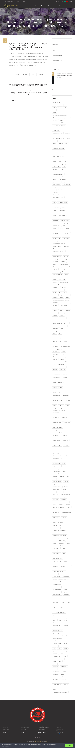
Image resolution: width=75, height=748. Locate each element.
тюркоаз (66, 651)
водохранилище (56, 207)
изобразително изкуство (64, 295)
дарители (61, 228)
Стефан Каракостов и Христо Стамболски (61, 604)
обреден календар (56, 440)
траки (54, 628)
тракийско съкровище (57, 640)
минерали (55, 379)
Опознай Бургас (56, 453)
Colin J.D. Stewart (38, 741)
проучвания (56, 512)
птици (54, 520)
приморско (61, 504)
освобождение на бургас (58, 458)
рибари (54, 543)
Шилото (60, 687)
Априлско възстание (63, 146)
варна (54, 189)
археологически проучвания (59, 151)
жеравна (66, 274)
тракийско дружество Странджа (59, 633)
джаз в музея (60, 235)
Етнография (23, 733)
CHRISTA (55, 120)
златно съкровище (64, 282)
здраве (54, 279)
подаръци (66, 481)
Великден (55, 192)
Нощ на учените (56, 430)
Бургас (54, 179)
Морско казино (66, 395)
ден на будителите (56, 233)
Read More (57, 77)
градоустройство (67, 223)
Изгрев (54, 292)
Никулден (64, 417)
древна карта (67, 248)
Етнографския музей (57, 274)
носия (59, 425)
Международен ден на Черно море (60, 374)
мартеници (62, 369)
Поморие (66, 486)
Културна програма (52, 5)
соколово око (55, 602)
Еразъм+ (55, 264)
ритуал (63, 548)
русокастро (57, 561)
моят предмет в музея (57, 400)
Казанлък (64, 307)
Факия (54, 661)
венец (54, 202)
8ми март (61, 117)
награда (67, 403)
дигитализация (56, 238)
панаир (64, 471)
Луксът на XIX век (65, 361)
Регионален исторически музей (59, 535)
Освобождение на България (58, 461)
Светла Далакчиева (64, 574)
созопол (63, 599)
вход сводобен (56, 212)
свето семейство (66, 576)
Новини (36, 5)
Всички (54, 47)
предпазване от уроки (65, 494)
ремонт (54, 540)
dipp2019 (55, 128)
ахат (65, 161)
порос (54, 491)
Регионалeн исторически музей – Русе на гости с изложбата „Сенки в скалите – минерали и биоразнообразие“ (28, 93)
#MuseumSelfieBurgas (57, 104)
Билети (24, 1)
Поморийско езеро (56, 489)
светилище (55, 574)
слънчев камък (64, 597)
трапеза (65, 643)
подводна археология (57, 484)
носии (54, 425)
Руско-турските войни (57, 558)
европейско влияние (57, 256)
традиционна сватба (57, 625)
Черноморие (63, 679)
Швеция (66, 684)
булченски (64, 176)
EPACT (61, 128)
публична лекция (62, 520)
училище (61, 658)
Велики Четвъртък (56, 200)
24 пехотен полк (61, 110)
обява (54, 445)
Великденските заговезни (58, 197)
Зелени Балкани (62, 279)
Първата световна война (58, 522)
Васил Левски (61, 189)
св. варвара (62, 563)
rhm (10, 41)
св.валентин (55, 566)
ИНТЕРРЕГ (55, 302)
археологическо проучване (58, 156)
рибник (68, 543)
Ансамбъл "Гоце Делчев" (64, 140)
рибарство (61, 543)
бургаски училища (56, 182)
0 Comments (22, 41)
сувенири (55, 615)
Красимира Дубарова (57, 341)
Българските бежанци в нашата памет (60, 187)
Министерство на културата (58, 382)
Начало (4, 33)
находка (55, 408)
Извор (67, 289)
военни (63, 207)
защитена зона (62, 277)
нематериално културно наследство (60, 414)
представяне (66, 497)
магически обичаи (61, 364)
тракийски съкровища (57, 630)
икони (67, 297)
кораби (54, 333)
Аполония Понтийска (63, 143)
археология (56, 159)
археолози (64, 158)
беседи (62, 169)
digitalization (55, 122)
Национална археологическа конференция (59, 411)
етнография (62, 269)
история (55, 305)
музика (54, 403)
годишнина (55, 220)
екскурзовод (55, 259)
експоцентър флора (65, 259)
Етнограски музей (66, 266)
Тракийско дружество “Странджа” (60, 635)
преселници (63, 499)
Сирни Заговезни (56, 592)
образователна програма (58, 437)
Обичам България (56, 435)
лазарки (63, 351)
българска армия (56, 184)
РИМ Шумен (62, 545)
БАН (64, 166)
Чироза (61, 681)
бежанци (55, 169)
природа (68, 504)
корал (60, 333)
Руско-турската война (57, 556)
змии (54, 284)
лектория (61, 356)
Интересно (61, 5)
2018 (65, 107)
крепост (66, 341)
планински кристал (57, 481)
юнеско (54, 689)
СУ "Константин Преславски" (59, 612)
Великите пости (66, 200)
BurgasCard (68, 117)
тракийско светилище (57, 638)
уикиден (55, 653)
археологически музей (58, 148)
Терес (54, 622)
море (60, 392)
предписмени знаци (57, 496)
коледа (64, 325)
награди (54, 405)
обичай (60, 432)
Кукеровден (55, 346)
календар (55, 310)
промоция (55, 509)
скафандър (66, 594)
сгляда (54, 581)
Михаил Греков (56, 390)
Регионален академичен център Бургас (61, 532)
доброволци (66, 246)
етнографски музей (58, 272)
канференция (63, 313)
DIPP (62, 122)
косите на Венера (56, 336)
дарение (55, 228)
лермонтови (55, 361)
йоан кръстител (56, 307)
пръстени (64, 517)
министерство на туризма (58, 385)
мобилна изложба (65, 390)
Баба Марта (55, 164)
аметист (68, 138)
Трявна (59, 648)
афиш (60, 161)
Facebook (17, 74)
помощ (64, 489)
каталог (61, 315)
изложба (62, 292)
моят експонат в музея (57, 397)
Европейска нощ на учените (58, 251)
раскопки (64, 527)
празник (60, 491)
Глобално (54, 63)
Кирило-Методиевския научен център (60, 323)
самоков (65, 561)
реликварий (66, 538)
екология (66, 256)
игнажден (64, 287)
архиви (54, 161)
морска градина (56, 395)
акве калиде (57, 136)
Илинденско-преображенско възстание (61, 300)
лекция (55, 359)
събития (61, 615)
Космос (64, 336)
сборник (55, 563)
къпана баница (56, 351)
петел (68, 476)
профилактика (56, 517)
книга (59, 325)
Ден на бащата (62, 230)
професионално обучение (58, 514)
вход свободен (62, 210)
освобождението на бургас (59, 463)
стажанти (68, 602)
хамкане (54, 669)
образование (65, 435)
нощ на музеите (57, 427)
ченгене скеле (56, 676)
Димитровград (66, 238)
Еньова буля (55, 261)
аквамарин (67, 133)
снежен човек (56, 599)
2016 (54, 107)
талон (60, 620)
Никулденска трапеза (57, 422)
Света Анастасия (56, 568)
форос (54, 663)
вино (54, 205)
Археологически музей (57, 60)
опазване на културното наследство (60, 450)
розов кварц (61, 550)
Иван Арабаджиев (62, 284)
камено (61, 310)
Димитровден (56, 241)
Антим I (54, 143)
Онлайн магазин (41, 729)
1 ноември (67, 104)
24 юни (54, 112)
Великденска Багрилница (58, 194)
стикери (54, 607)
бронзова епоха (56, 176)
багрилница (63, 164)
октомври (55, 448)
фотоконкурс (64, 666)
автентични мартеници (57, 133)
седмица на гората (56, 586)
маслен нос (55, 372)
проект (68, 507)
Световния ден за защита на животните (61, 579)
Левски (54, 356)
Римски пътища (56, 548)
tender (67, 128)
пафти (54, 473)
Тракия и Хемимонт (57, 643)
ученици (64, 656)
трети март (55, 646)
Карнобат (55, 315)
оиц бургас (66, 445)
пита (66, 479)
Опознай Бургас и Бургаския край (60, 455)
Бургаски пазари (62, 179)
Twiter (25, 74)
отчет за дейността (56, 471)
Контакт (5, 732)
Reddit (41, 74)
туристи (54, 651)
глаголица (55, 218)
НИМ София (67, 422)
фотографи (61, 663)
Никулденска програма (57, 419)
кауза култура (55, 318)
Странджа (61, 607)
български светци (66, 184)
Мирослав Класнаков (57, 387)
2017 (59, 107)
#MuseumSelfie (56, 102)
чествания (55, 681)
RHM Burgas (38, 740)
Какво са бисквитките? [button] (7, 746)
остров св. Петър (56, 466)
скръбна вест (55, 597)
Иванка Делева (56, 287)
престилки (66, 502)
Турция (60, 651)
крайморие (61, 338)
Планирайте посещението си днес (12, 1)
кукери (62, 343)
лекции (68, 356)
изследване (55, 297)
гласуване (62, 218)
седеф (59, 581)
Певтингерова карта (62, 473)
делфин (67, 228)
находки (61, 408)
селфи (65, 589)
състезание (63, 617)
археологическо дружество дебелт (60, 153)
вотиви (54, 210)
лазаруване (63, 354)
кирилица (55, 320)
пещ (54, 479)
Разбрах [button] (69, 745)
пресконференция (57, 502)
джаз (54, 235)
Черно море (55, 679)
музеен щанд (67, 400)
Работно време (6, 729)
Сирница (65, 592)
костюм (54, 338)
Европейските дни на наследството (60, 253)
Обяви (54, 50)
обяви (59, 445)
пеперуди (62, 476)
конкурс (62, 328)
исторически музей (65, 302)
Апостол (54, 146)
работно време (57, 525)
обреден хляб (65, 440)
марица (63, 367)
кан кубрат (55, 313)
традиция (66, 625)
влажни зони (60, 205)
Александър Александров (58, 138)
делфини (55, 230)
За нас (69, 5)
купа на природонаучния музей (60, 349)
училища (55, 658)
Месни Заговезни (56, 377)
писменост (60, 479)
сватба (69, 566)
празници (67, 491)
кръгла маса (55, 343)
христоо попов (56, 671)
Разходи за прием (6, 730)
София (62, 602)
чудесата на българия (57, 684)
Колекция (43, 5)
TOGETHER (56, 130)
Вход (70, 1)
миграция (65, 377)
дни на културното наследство (59, 243)
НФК (63, 430)
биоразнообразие (57, 171)
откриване (55, 468)
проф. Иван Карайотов (66, 512)
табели (54, 620)
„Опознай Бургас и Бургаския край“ (60, 692)
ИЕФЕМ (61, 289)
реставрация (62, 540)
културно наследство (65, 346)
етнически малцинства (64, 264)
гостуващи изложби (57, 223)
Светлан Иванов (56, 576)
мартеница (55, 369)
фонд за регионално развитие (44, 730)
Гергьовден (64, 212)
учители (68, 658)
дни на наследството (57, 246)
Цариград (64, 671)
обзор (69, 430)
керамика (63, 318)
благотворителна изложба (58, 174)
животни (55, 277)
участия (61, 653)
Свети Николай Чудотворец (59, 571)
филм (60, 661)
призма (54, 504)
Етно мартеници (56, 266)
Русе (64, 553)
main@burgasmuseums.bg (62, 733)
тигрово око (60, 622)
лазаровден (55, 354)
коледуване (55, 328)
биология (68, 169)
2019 (54, 110)
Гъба (64, 225)
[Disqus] (28, 119)
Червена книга (65, 676)
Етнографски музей (57, 52)
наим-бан (61, 405)
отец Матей (65, 466)
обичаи (54, 432)
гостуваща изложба (65, 220)
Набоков (61, 402)
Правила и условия (7, 733)
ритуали (54, 550)
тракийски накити (62, 628)
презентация (55, 499)
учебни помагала (56, 656)
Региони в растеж (41, 732)
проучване (62, 509)
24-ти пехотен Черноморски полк (60, 115)
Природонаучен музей (57, 55)
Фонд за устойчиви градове (43, 733)
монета (54, 392)
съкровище (55, 617)
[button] (68, 69)
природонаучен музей (58, 507)
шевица (54, 687)
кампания (68, 310)
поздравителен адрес (57, 486)
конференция (56, 331)
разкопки (56, 528)
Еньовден (63, 261)
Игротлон (55, 289)
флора (65, 661)
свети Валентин (66, 568)
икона (61, 297)
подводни (67, 484)
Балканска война (56, 166)
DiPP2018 (63, 125)
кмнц (54, 325)
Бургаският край (66, 182)
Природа (22, 732)
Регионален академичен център (59, 530)
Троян (54, 648)
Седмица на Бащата (57, 584)
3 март (54, 117)
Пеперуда (55, 476)
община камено (62, 443)
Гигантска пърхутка (63, 215)
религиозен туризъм (57, 538)
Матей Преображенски (65, 372)
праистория (55, 494)
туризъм (65, 648)
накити (67, 405)
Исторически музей (15, 41)
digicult (61, 120)
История (22, 730)
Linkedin (33, 74)
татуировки (66, 620)
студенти (55, 610)
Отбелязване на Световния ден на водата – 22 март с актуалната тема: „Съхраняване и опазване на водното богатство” (28, 84)
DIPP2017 (55, 125)
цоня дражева (55, 674)
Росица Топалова (56, 553)
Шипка (66, 687)
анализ (54, 140)
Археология (23, 729)
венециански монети (62, 202)
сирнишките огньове (57, 594)
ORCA (47, 741)
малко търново (56, 367)
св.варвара (63, 566)
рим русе (55, 545)
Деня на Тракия (66, 233)
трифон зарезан (63, 646)
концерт (65, 331)
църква (62, 674)
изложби (55, 295)
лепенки (62, 359)
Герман (54, 215)
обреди (54, 443)
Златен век (55, 282)
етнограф (55, 269)
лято (54, 364)
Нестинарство (56, 417)
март (69, 367)
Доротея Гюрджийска (57, 248)
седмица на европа (57, 589)
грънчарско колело (56, 225)
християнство (62, 669)
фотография (55, 666)
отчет (61, 468)
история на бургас (64, 305)
